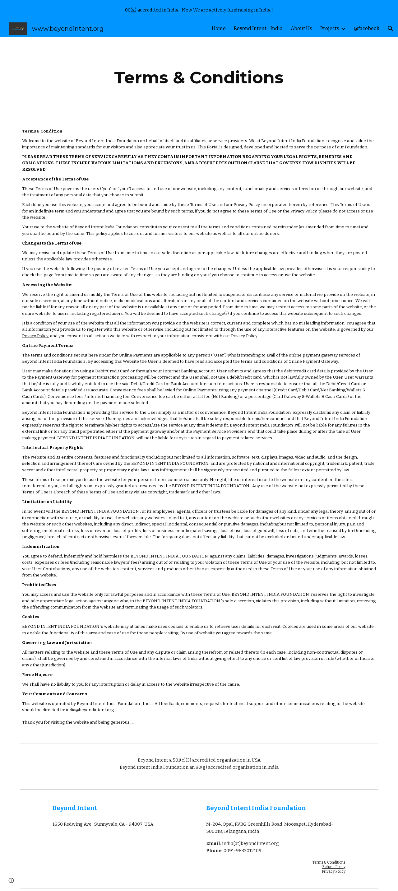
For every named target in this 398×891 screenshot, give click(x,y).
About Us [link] (301, 28)
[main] (199, 77)
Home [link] (219, 28)
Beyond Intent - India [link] (258, 28)
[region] (199, 10)
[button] (390, 28)
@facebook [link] (366, 28)
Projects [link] (329, 28)
